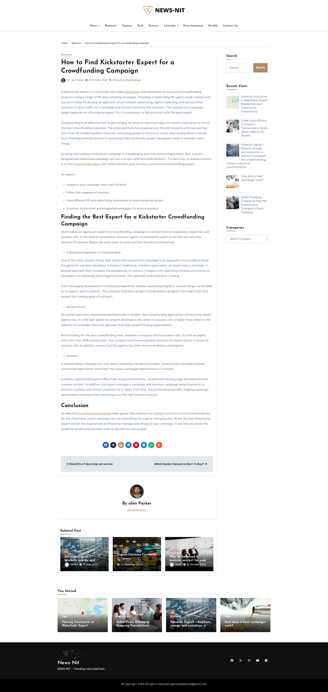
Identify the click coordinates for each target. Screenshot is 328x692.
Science (154, 25)
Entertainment (193, 25)
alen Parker (77, 80)
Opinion (127, 25)
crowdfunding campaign (94, 413)
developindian (137, 510)
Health (213, 25)
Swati (178, 564)
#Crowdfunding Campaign (126, 80)
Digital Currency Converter (137, 554)
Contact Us (230, 25)
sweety (127, 558)
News (94, 25)
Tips (64, 617)
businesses (132, 92)
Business (111, 25)
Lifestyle (170, 25)
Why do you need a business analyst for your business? (187, 560)
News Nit (68, 663)
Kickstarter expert (88, 164)
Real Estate (123, 617)
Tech (140, 25)
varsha (74, 564)
